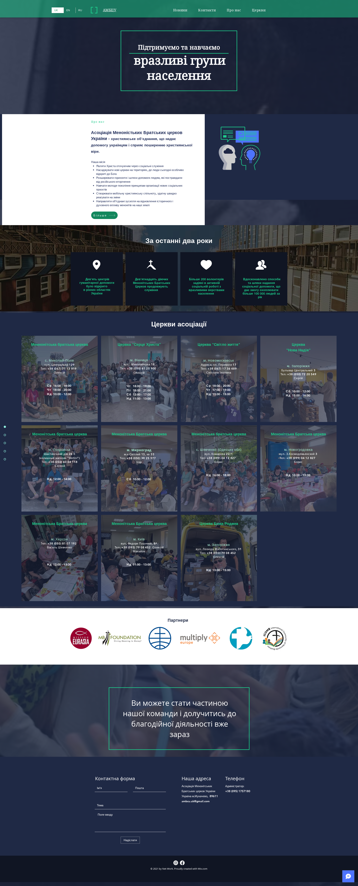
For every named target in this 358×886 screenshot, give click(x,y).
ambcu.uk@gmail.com (196, 801)
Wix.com (202, 868)
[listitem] (59, 379)
